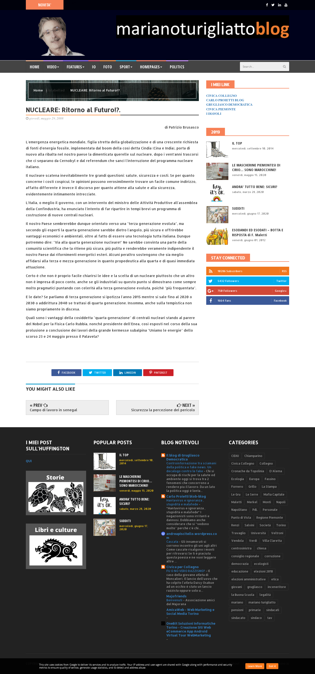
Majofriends (176, 596)
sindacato (238, 618)
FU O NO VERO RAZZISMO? (186, 571)
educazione (239, 571)
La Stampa (269, 486)
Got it (272, 666)
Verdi (253, 540)
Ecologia (237, 479)
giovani (236, 587)
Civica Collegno (242, 463)
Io (94, 67)
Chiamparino (253, 456)
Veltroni (277, 533)
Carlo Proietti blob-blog (186, 496)
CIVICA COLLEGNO (221, 95)
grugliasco (254, 587)
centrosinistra (241, 548)
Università (258, 533)
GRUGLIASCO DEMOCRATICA (229, 104)
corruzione (273, 556)
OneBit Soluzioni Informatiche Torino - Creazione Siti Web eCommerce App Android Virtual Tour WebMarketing (190, 629)
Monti (267, 502)
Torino (281, 525)
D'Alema (275, 471)
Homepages (150, 67)
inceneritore (277, 587)
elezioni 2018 (263, 571)
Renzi (235, 525)
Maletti (236, 502)
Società (265, 525)
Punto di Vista (241, 517)
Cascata (172, 541)
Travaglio (238, 533)
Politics (177, 67)
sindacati (272, 610)
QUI (29, 461)
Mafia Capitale (274, 494)
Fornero (237, 486)
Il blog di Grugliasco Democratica (183, 457)
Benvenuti (174, 600)
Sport (125, 67)
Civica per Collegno (182, 567)
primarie (255, 610)
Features (74, 67)
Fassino (270, 479)
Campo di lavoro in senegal (53, 410)
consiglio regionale (245, 556)
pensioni (237, 610)
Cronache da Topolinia (247, 471)
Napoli (280, 502)
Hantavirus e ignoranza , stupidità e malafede (185, 502)
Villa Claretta (272, 540)
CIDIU (235, 456)
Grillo (252, 486)
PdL (254, 510)
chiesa (261, 548)
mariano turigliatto (262, 602)
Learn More (255, 666)
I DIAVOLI (213, 113)
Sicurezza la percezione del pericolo (163, 410)
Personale (270, 510)
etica (275, 579)
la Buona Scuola (242, 595)
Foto (107, 67)
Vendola (237, 540)
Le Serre (252, 494)
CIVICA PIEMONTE (221, 109)
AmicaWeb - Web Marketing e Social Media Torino (190, 611)
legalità (265, 595)
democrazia (240, 564)
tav (269, 618)
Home (34, 67)
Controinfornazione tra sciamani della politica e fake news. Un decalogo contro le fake (191, 467)
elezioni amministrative (248, 579)
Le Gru (235, 494)
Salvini (249, 525)
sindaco (256, 618)
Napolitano (239, 510)
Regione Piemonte (269, 517)
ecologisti (261, 564)
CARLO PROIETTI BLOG (225, 100)
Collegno (266, 463)
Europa (254, 479)
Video (52, 67)
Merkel (252, 502)
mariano (237, 602)
